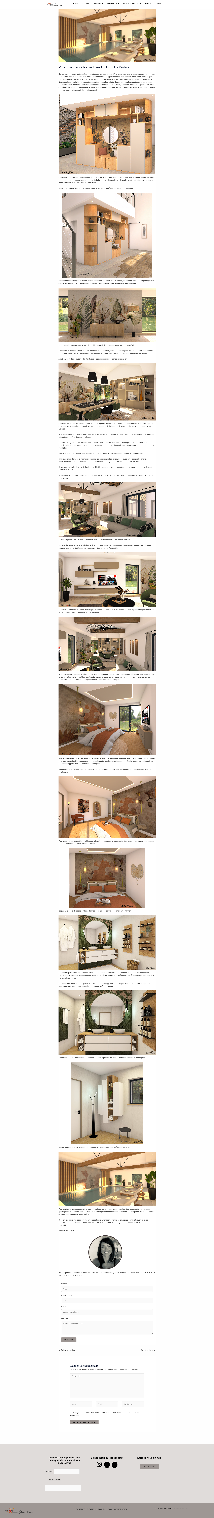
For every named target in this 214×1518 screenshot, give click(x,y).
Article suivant (148, 1350)
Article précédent (67, 1350)
